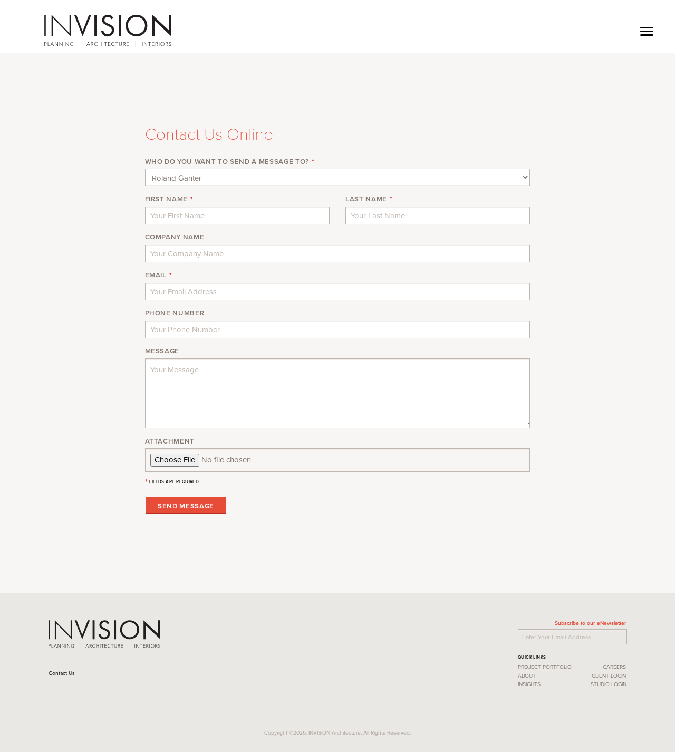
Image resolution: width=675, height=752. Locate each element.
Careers (614, 666)
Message (162, 351)
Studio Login (608, 684)
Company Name (175, 237)
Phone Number (175, 313)
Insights (529, 684)
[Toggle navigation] (646, 30)
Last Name (366, 199)
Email (156, 275)
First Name (166, 199)
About (527, 675)
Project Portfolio (545, 666)
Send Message (186, 506)
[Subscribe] (628, 635)
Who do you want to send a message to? (227, 162)
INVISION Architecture (107, 31)
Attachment (170, 441)
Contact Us (62, 673)
